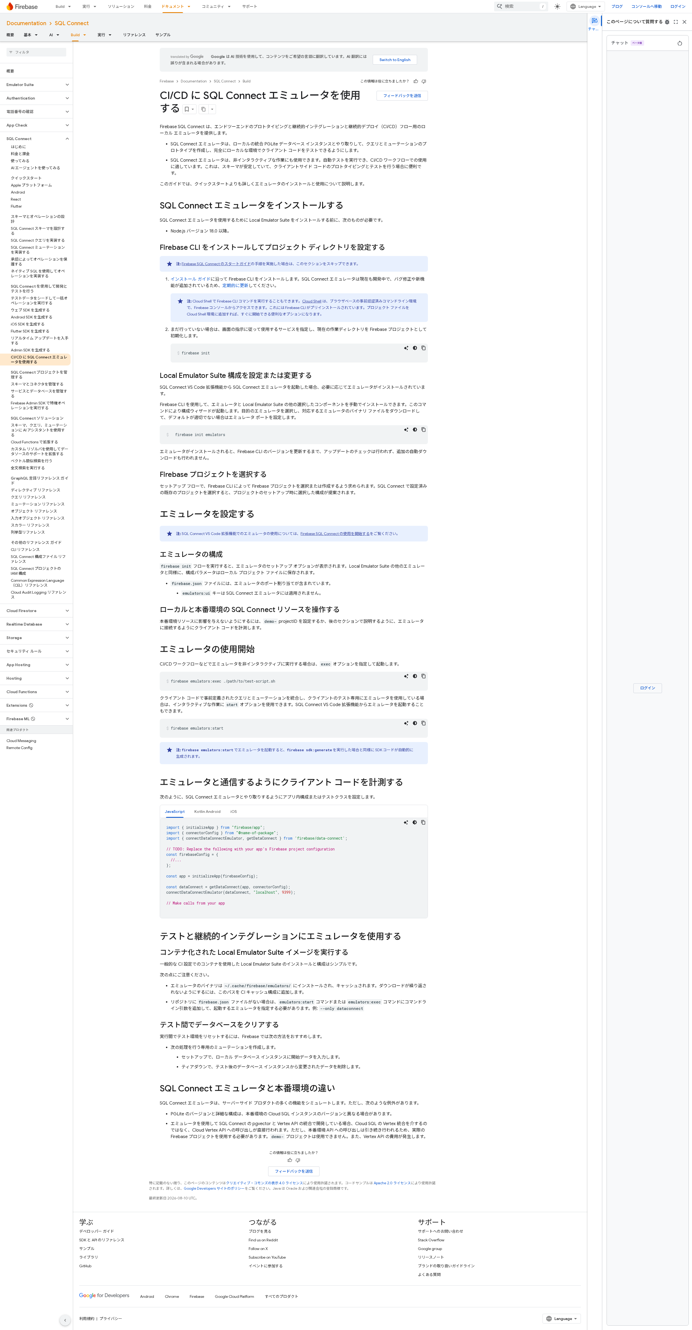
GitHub (85, 1266)
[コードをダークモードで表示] (415, 348)
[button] (32, 84)
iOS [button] (233, 811)
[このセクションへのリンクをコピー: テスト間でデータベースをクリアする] (284, 1025)
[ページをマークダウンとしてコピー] (204, 109)
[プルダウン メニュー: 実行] (96, 6)
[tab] (174, 811)
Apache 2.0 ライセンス (392, 1183)
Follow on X (258, 1248)
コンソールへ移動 (646, 6)
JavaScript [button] (175, 811)
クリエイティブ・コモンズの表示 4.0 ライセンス (264, 1183)
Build (60, 6)
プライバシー (110, 1318)
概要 (10, 34)
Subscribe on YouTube (267, 1257)
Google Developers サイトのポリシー (214, 1188)
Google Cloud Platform (234, 1296)
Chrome (172, 1296)
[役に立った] (416, 81)
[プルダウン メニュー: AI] (59, 34)
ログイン (678, 6)
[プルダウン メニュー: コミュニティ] (230, 6)
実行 (86, 6)
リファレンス (134, 34)
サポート (249, 6)
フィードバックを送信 (402, 95)
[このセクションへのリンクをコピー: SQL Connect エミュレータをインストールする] (349, 206)
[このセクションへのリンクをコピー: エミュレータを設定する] (260, 515)
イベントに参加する (266, 1266)
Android (147, 1296)
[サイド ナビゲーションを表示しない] (65, 1320)
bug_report (667, 22)
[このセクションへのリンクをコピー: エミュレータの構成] (228, 555)
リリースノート (431, 1257)
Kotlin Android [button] (207, 811)
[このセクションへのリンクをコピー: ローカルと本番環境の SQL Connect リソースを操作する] (345, 610)
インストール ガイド (191, 279)
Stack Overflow (431, 1240)
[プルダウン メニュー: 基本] (37, 34)
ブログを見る (260, 1231)
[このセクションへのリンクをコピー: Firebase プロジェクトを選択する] (272, 475)
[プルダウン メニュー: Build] (71, 6)
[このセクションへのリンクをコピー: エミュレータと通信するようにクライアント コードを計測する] (408, 783)
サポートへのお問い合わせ (440, 1231)
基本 (27, 34)
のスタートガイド (216, 263)
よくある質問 (429, 1274)
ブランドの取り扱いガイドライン (446, 1266)
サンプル (163, 34)
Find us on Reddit (263, 1240)
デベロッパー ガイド (96, 1231)
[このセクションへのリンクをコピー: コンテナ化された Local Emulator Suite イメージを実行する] (353, 953)
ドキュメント (172, 6)
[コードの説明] (406, 348)
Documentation (26, 23)
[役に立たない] (424, 81)
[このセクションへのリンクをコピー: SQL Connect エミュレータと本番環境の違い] (340, 1089)
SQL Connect (72, 23)
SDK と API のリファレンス (101, 1240)
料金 (148, 6)
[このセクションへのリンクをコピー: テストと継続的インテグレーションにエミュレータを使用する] (406, 937)
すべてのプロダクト (281, 1296)
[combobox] (521, 6)
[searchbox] (36, 52)
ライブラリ (88, 1257)
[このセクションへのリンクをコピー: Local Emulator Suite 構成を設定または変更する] (317, 376)
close (684, 22)
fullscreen (676, 22)
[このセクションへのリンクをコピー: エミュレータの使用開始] (260, 650)
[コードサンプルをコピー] (423, 348)
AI (51, 34)
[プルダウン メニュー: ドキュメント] (190, 6)
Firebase (167, 81)
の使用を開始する (335, 533)
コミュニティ (213, 6)
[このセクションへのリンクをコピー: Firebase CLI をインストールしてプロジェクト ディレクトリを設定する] (390, 248)
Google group (430, 1248)
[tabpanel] (294, 868)
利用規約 (86, 1318)
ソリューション (121, 6)
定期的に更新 (235, 285)
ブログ (617, 6)
